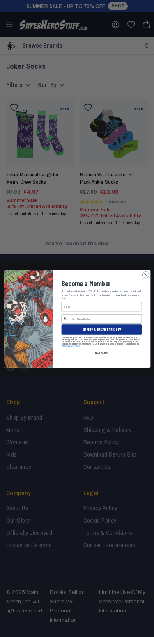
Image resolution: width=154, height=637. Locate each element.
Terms (77, 346)
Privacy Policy (67, 346)
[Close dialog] (145, 274)
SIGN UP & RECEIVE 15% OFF (101, 329)
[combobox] (68, 318)
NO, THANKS (101, 352)
